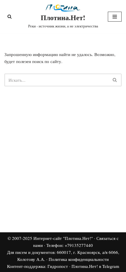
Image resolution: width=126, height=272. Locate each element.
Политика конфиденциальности (79, 259)
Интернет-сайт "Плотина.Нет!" (63, 238)
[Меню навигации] (115, 17)
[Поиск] (9, 16)
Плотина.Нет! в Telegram (95, 266)
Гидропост (57, 266)
